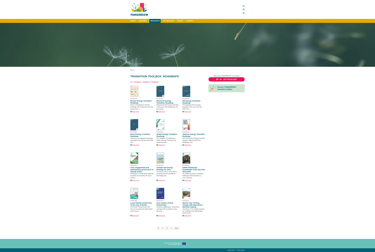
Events (180, 21)
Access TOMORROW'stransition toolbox (226, 88)
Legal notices (231, 250)
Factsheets (137, 82)
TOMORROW (139, 9)
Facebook (244, 9)
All (131, 82)
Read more (135, 111)
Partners (143, 21)
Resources (155, 21)
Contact (189, 21)
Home (132, 70)
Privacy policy (241, 250)
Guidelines (146, 82)
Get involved (168, 21)
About (133, 21)
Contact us (244, 6)
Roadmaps (154, 82)
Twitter (244, 13)
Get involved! (230, 79)
